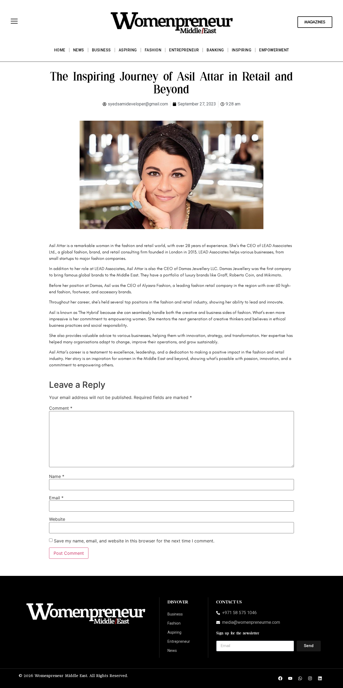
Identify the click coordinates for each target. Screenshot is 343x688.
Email (56, 498)
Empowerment (274, 50)
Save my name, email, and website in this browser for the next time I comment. (134, 541)
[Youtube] (290, 678)
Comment (60, 408)
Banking (215, 50)
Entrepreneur (184, 50)
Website (57, 519)
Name (56, 476)
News (78, 50)
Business (101, 50)
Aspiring (128, 50)
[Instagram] (310, 678)
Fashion (153, 50)
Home (59, 50)
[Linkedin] (320, 678)
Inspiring (242, 50)
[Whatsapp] (300, 678)
